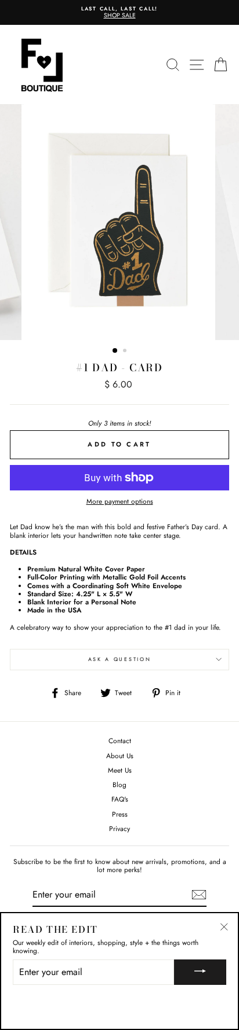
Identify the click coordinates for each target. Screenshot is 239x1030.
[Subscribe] (199, 895)
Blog (119, 784)
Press (120, 814)
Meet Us (120, 770)
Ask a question (119, 659)
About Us (119, 755)
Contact (119, 740)
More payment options (119, 501)
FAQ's (119, 799)
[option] (119, 12)
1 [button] (115, 351)
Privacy (119, 828)
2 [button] (126, 352)
